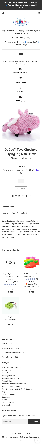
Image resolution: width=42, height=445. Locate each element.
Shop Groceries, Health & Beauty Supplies (17, 389)
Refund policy (7, 405)
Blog (3, 392)
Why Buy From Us (8, 376)
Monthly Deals (7, 370)
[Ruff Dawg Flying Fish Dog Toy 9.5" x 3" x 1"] (31, 262)
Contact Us (6, 397)
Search (4, 400)
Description (8, 206)
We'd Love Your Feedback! (11, 368)
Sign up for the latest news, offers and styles (18, 416)
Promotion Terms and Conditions (14, 384)
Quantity (21, 177)
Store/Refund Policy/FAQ (15, 213)
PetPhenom (26, 433)
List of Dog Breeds (8, 394)
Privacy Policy (7, 381)
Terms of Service (8, 402)
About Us (5, 373)
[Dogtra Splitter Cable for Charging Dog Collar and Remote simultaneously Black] (10, 262)
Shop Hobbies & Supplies (11, 386)
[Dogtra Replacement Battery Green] (10, 305)
